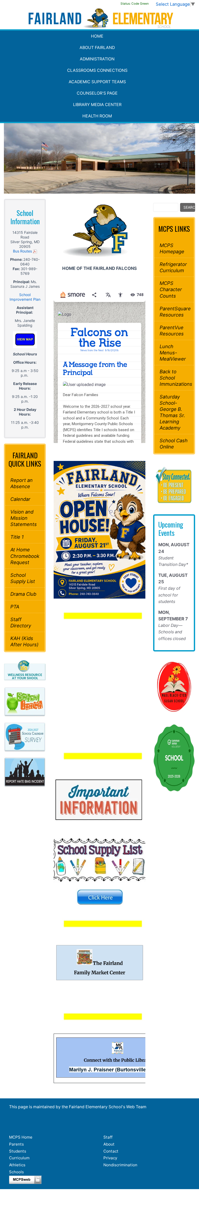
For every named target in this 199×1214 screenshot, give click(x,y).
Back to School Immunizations (174, 378)
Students (17, 1151)
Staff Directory (20, 622)
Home (97, 36)
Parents (16, 1144)
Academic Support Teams (97, 81)
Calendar (20, 499)
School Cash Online (174, 444)
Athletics (17, 1164)
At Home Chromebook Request (24, 556)
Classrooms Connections (97, 70)
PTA (14, 606)
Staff (107, 1137)
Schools (16, 1171)
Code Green (134, 3)
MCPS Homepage (172, 248)
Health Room (97, 116)
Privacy (110, 1157)
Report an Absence (21, 483)
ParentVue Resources (172, 330)
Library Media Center (97, 104)
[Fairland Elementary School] (99, 18)
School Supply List (22, 578)
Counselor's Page (97, 93)
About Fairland (97, 47)
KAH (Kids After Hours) (24, 641)
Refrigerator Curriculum (173, 267)
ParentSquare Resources (174, 312)
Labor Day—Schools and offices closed (172, 632)
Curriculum (19, 1157)
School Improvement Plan (25, 296)
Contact (110, 1151)
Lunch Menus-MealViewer (173, 352)
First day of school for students (169, 595)
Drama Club (23, 594)
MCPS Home (20, 1137)
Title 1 (17, 537)
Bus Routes (23, 251)
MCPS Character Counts (171, 289)
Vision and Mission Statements (23, 518)
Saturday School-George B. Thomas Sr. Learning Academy (172, 412)
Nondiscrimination (120, 1164)
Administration (97, 59)
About (109, 1144)
